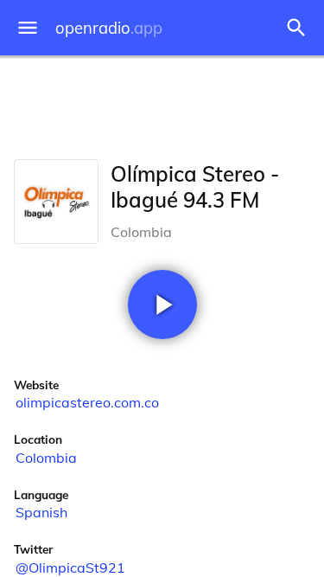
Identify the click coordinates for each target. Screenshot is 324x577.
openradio (108, 28)
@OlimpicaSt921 (70, 567)
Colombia (46, 457)
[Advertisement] (162, 103)
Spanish (41, 512)
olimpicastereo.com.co (87, 402)
